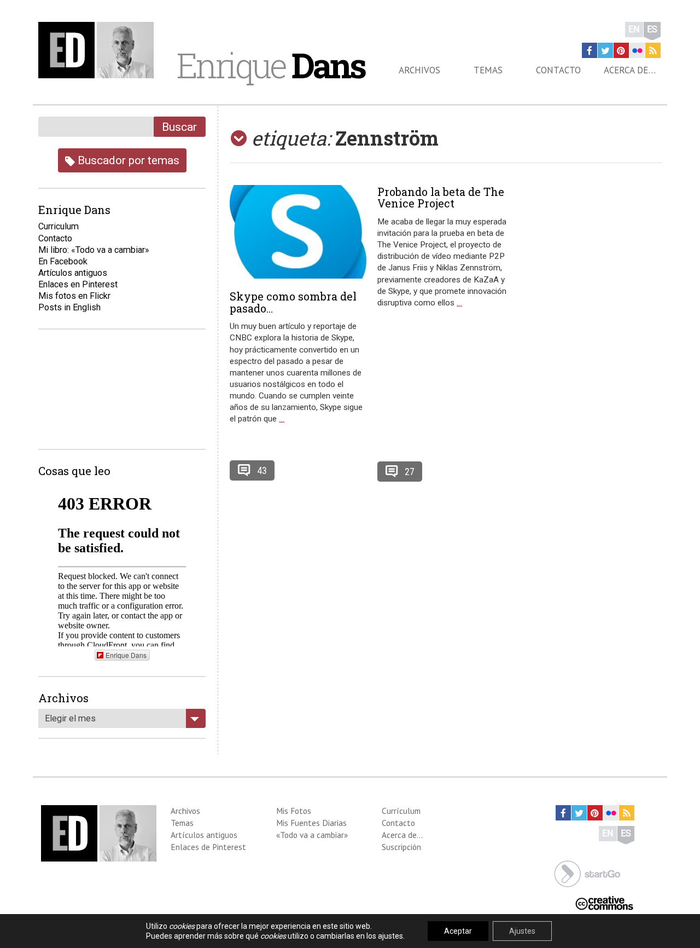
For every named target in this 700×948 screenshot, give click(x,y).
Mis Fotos (293, 810)
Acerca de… (630, 70)
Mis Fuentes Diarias (311, 822)
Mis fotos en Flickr (74, 296)
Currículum (401, 810)
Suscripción (401, 846)
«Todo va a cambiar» (312, 834)
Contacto (558, 70)
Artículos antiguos (72, 273)
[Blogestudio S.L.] (587, 872)
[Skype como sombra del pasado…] (298, 232)
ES (652, 29)
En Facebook (63, 261)
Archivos (419, 70)
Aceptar (458, 931)
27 (410, 471)
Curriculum (58, 226)
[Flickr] (637, 50)
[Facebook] (589, 50)
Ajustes (522, 931)
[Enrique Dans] (99, 50)
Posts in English (69, 307)
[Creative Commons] (604, 902)
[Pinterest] (621, 50)
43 (262, 470)
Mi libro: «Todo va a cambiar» (93, 250)
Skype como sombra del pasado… (293, 302)
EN (634, 29)
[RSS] (653, 50)
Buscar (179, 127)
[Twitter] (605, 50)
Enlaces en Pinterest (78, 284)
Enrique (271, 65)
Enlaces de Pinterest (208, 846)
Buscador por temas (127, 160)
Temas (488, 70)
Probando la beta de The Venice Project (440, 197)
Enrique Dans (126, 655)
